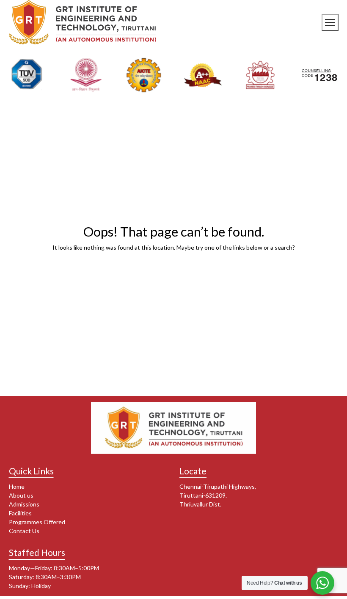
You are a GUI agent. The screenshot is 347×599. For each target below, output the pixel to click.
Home (17, 486)
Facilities (20, 513)
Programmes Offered (37, 521)
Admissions (24, 504)
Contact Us (24, 530)
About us (21, 495)
